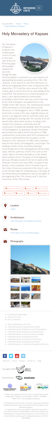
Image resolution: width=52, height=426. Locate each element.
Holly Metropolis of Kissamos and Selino (24, 342)
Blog (39, 361)
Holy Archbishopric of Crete (19, 324)
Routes (22, 361)
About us (6, 361)
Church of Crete (14, 317)
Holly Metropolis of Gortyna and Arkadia (24, 327)
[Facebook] (5, 356)
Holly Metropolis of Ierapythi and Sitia (23, 337)
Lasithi (12, 209)
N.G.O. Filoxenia (14, 319)
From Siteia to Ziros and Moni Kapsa (24, 233)
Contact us (31, 361)
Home (18, 24)
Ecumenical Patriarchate (17, 314)
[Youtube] (17, 356)
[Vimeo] (23, 356)
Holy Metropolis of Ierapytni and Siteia (25, 221)
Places (26, 24)
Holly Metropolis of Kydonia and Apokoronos (26, 332)
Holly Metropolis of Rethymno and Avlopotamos (27, 329)
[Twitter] (11, 356)
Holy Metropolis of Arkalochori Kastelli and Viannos (28, 344)
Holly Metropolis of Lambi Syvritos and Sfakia (25, 334)
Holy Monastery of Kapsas (14, 26)
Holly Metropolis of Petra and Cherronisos (25, 339)
